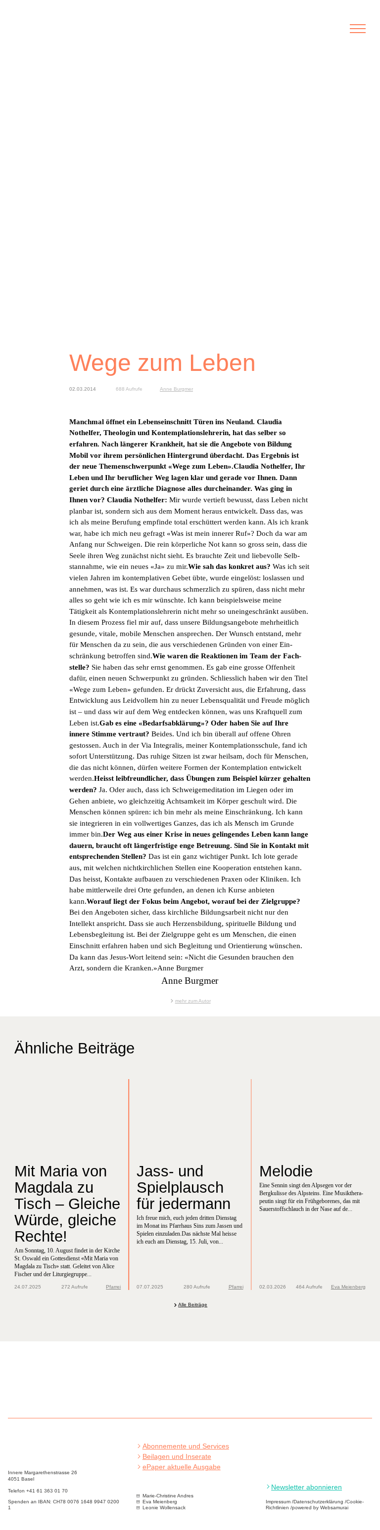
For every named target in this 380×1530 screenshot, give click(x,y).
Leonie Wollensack (164, 1507)
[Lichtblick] (68, 34)
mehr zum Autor (192, 1001)
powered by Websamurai (320, 1507)
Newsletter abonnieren (306, 1487)
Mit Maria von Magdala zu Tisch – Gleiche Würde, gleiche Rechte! (67, 1204)
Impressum (278, 1501)
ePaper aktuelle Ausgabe (181, 1467)
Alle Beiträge (192, 1304)
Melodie (286, 1171)
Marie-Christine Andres (167, 1495)
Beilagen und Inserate (176, 1456)
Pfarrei (113, 1286)
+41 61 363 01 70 (47, 1490)
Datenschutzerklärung (318, 1501)
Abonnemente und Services (185, 1446)
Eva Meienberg (348, 1286)
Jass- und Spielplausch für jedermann (184, 1187)
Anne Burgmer (176, 389)
